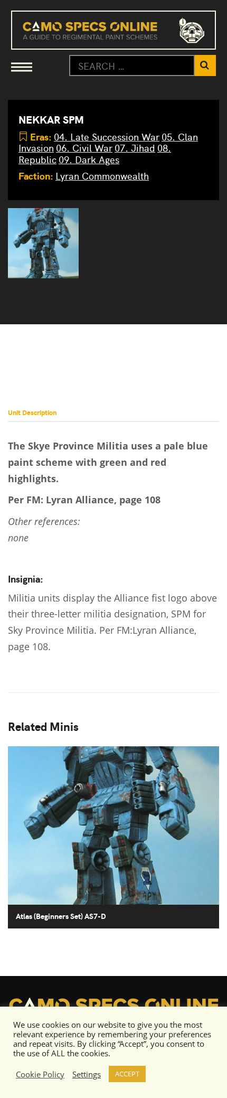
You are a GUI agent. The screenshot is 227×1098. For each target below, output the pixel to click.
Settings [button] (86, 1074)
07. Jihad (135, 147)
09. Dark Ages (89, 159)
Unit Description (32, 412)
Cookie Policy (40, 1074)
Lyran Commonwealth (102, 175)
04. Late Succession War (106, 136)
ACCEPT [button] (127, 1073)
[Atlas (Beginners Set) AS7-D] (43, 243)
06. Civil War (84, 147)
